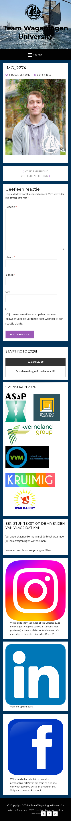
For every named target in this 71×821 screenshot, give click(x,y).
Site (7, 292)
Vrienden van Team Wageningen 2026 (28, 550)
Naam (10, 257)
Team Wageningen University (47, 805)
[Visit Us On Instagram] (43, 813)
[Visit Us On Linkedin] (55, 813)
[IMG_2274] (35, 116)
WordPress (35, 813)
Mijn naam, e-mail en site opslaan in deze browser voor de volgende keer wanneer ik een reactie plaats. (34, 318)
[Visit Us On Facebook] (49, 813)
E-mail (10, 274)
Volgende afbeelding (34, 176)
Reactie (11, 206)
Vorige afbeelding (36, 171)
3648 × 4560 (44, 74)
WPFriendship (36, 810)
